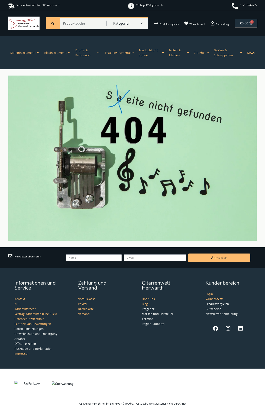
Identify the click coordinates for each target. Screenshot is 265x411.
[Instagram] (228, 328)
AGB (17, 304)
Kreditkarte (86, 309)
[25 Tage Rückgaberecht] (131, 6)
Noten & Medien (175, 52)
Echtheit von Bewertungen (32, 324)
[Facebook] (215, 328)
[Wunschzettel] (186, 23)
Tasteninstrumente (118, 53)
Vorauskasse (86, 299)
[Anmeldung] (213, 23)
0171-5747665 (248, 5)
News (251, 53)
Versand (84, 314)
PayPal (82, 304)
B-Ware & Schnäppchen (223, 52)
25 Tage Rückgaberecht (149, 5)
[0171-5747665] (235, 6)
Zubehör (200, 53)
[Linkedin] (240, 328)
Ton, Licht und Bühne (148, 52)
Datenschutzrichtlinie (29, 319)
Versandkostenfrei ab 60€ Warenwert (38, 5)
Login (209, 294)
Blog (145, 304)
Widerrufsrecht (25, 309)
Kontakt (19, 299)
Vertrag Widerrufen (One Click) (35, 314)
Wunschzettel (197, 24)
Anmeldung (222, 24)
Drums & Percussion (82, 52)
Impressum (22, 354)
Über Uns (148, 299)
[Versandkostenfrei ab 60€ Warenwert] (11, 6)
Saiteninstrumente (23, 53)
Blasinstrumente (55, 53)
